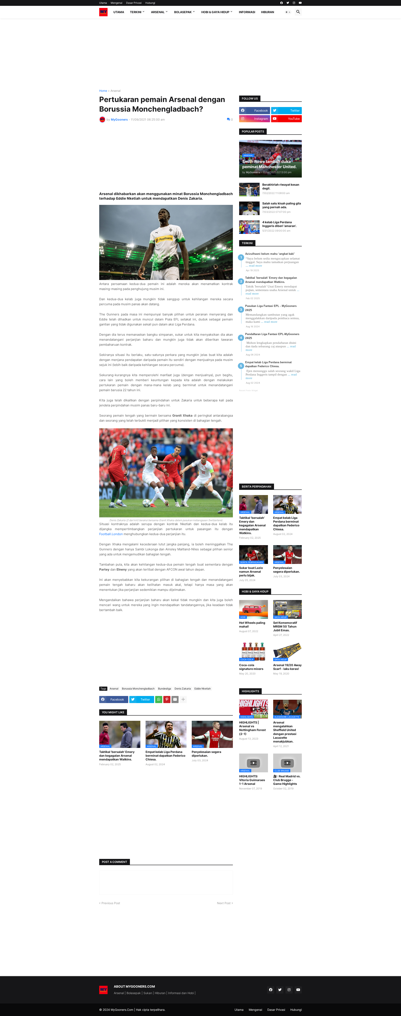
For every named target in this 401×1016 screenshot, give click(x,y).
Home (103, 90)
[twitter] (288, 3)
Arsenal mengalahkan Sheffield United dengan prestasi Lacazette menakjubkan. (284, 732)
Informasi (247, 12)
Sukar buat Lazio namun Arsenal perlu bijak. (251, 571)
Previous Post (111, 903)
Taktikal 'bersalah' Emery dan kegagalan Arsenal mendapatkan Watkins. (117, 755)
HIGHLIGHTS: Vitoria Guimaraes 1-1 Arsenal (252, 779)
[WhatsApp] (158, 699)
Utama (103, 2)
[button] (288, 12)
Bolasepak (183, 12)
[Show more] (183, 699)
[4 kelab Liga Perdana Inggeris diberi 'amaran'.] (249, 227)
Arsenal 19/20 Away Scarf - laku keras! (287, 667)
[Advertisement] (200, 54)
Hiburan (267, 12)
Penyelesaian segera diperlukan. (206, 753)
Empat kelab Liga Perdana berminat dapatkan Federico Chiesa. (165, 755)
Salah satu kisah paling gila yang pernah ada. (281, 205)
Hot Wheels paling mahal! (252, 624)
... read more (254, 265)
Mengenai (116, 2)
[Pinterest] (166, 699)
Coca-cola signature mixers (251, 667)
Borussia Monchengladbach (138, 688)
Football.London (111, 534)
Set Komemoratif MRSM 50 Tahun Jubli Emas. (285, 626)
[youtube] (300, 3)
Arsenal (158, 12)
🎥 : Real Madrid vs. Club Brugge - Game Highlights (287, 779)
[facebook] (281, 3)
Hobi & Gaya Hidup (215, 12)
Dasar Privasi (134, 2)
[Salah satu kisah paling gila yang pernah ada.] (249, 208)
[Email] (175, 699)
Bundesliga (164, 688)
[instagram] (294, 3)
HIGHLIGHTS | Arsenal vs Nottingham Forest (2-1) (252, 728)
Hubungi (150, 2)
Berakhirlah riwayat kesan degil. (280, 186)
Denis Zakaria (183, 688)
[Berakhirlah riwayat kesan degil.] (249, 189)
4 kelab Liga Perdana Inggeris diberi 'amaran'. (279, 224)
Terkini (135, 12)
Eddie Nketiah (202, 688)
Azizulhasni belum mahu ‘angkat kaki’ (270, 253)
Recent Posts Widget (248, 390)
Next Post (224, 903)
